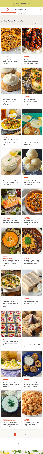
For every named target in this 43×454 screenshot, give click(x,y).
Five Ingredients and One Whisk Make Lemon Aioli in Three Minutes (10, 182)
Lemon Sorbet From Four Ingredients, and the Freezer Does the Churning (32, 182)
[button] (3, 56)
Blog (3, 443)
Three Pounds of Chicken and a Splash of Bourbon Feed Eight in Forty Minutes (31, 61)
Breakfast (26, 299)
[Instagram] (24, 14)
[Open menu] (41, 9)
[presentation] (11, 41)
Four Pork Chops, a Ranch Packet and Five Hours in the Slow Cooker (11, 384)
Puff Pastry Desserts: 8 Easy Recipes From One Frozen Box (11, 343)
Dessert (4, 97)
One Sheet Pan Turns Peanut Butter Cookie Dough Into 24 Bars (32, 344)
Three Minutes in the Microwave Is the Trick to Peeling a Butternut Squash (31, 222)
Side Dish (35, 97)
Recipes (33, 299)
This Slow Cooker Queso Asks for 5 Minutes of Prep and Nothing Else (10, 424)
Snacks (10, 258)
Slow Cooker (5, 258)
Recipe (8, 97)
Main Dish (5, 218)
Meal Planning (6, 137)
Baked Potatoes (27, 97)
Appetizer (5, 420)
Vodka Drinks (26, 139)
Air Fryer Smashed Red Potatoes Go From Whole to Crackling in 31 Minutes (31, 384)
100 (25, 434)
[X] (21, 14)
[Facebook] (19, 14)
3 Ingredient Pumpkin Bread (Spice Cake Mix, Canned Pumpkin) (11, 61)
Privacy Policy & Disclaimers (18, 443)
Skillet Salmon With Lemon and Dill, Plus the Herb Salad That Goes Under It (11, 222)
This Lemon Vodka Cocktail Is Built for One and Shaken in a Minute (31, 142)
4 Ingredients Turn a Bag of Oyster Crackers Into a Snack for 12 (31, 424)
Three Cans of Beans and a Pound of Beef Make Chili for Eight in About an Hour (32, 262)
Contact (10, 443)
